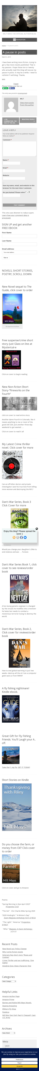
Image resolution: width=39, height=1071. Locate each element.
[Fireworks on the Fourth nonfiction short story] (19, 411)
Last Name (6, 241)
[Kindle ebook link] (12, 480)
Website (6, 175)
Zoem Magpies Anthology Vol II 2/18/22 (20, 918)
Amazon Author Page (11, 996)
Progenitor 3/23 (12, 907)
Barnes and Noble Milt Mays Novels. (17, 1003)
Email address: (8, 249)
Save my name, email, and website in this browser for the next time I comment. (18, 186)
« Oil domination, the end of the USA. (10, 121)
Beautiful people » (28, 120)
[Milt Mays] (19, 30)
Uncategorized (22, 93)
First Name (6, 232)
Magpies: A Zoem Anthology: (21, 929)
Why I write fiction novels (12, 952)
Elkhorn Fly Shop (9, 1009)
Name (6, 160)
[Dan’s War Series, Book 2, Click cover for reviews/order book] (19, 653)
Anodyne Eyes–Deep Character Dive (16, 966)
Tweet (15, 84)
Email (5, 168)
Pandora (5, 1012)
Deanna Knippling (9, 1006)
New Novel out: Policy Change (14, 949)
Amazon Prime (8, 999)
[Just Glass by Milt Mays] (11, 370)
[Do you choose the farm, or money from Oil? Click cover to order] (11, 884)
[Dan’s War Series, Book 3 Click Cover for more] (19, 522)
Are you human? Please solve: (14, 192)
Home (4, 46)
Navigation (20, 40)
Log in (7, 1046)
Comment (7, 140)
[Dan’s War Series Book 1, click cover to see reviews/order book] (19, 588)
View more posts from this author (27, 104)
